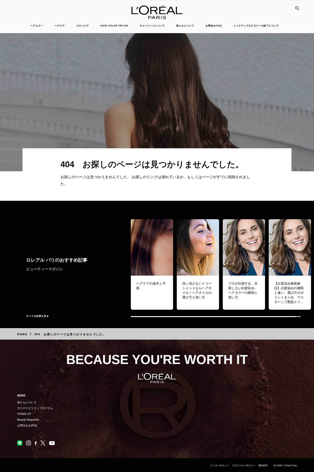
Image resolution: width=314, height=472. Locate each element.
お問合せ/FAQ (214, 25)
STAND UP (24, 414)
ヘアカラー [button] (37, 25)
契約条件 (263, 465)
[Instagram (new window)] (28, 443)
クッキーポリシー (220, 465)
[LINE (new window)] (19, 443)
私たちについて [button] (185, 25)
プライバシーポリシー (243, 465)
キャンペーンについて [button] (152, 25)
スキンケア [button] (82, 25)
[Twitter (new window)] (43, 443)
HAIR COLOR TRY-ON (114, 25)
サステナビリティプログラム (35, 408)
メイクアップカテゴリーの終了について (256, 25)
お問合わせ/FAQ (27, 425)
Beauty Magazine (28, 419)
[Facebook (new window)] (36, 443)
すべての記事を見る (37, 316)
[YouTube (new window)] (52, 443)
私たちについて (27, 402)
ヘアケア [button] (60, 25)
